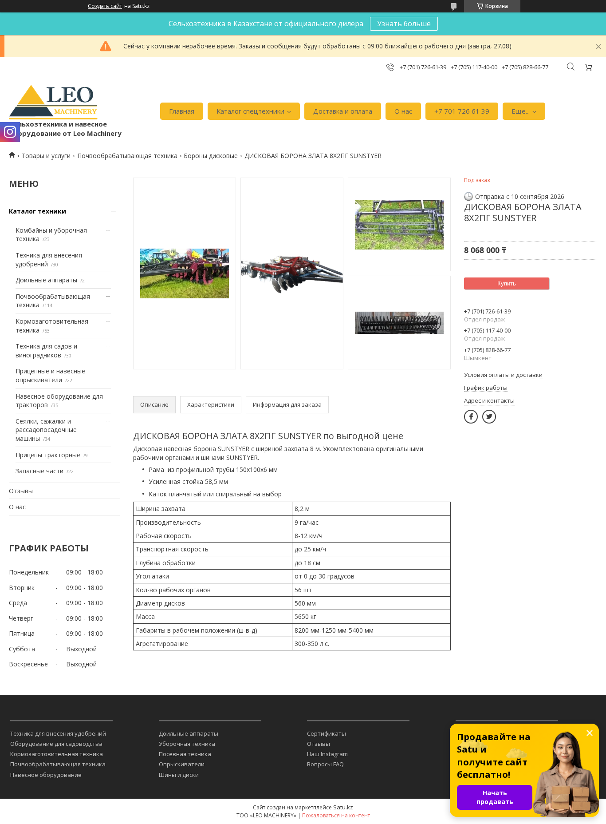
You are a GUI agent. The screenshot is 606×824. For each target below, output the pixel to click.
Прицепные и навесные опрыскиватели (50, 375)
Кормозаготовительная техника (56, 754)
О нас (403, 111)
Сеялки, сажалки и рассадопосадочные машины (46, 430)
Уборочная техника (187, 744)
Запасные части (39, 471)
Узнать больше (404, 23)
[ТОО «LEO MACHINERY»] (53, 102)
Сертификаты (326, 733)
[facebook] (471, 417)
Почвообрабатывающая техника (127, 155)
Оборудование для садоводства (56, 744)
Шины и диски (179, 775)
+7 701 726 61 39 (461, 111)
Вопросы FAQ (325, 764)
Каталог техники (37, 211)
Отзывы (21, 491)
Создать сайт (105, 6)
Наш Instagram (327, 754)
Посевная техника (185, 754)
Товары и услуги (46, 155)
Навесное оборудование (46, 775)
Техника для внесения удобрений (58, 733)
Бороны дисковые (211, 155)
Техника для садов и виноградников (46, 350)
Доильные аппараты (46, 280)
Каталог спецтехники (250, 111)
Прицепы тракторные (48, 455)
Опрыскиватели (182, 764)
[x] (489, 417)
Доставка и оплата (342, 111)
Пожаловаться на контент (336, 815)
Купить (506, 283)
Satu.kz (343, 807)
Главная (181, 111)
